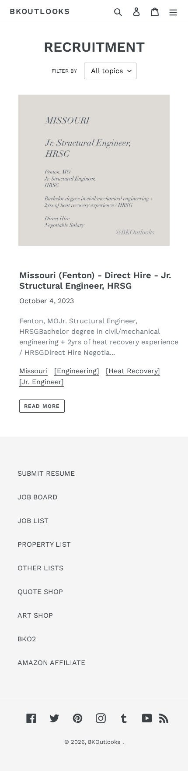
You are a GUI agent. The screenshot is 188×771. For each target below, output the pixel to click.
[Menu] (173, 11)
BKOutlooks (40, 11)
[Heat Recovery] (133, 371)
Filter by (64, 71)
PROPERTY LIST (44, 544)
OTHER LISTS (40, 568)
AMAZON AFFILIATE (51, 662)
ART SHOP (35, 615)
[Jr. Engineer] (41, 382)
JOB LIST (33, 520)
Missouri (33, 371)
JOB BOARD (37, 497)
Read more (42, 406)
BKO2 (26, 639)
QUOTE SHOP (40, 591)
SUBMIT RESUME (46, 473)
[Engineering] (76, 371)
